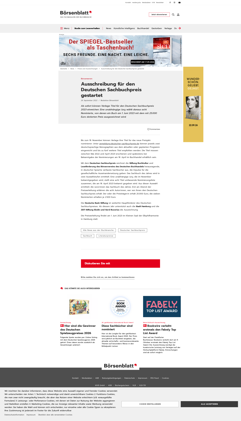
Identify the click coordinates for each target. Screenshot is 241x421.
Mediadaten (146, 2)
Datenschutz (129, 378)
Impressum (142, 378)
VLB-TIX (142, 385)
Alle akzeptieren (209, 404)
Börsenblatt (76, 13)
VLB (134, 385)
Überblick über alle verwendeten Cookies (55, 414)
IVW (153, 2)
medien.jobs (136, 2)
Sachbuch (87, 236)
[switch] (64, 28)
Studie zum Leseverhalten (87, 28)
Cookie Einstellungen (150, 404)
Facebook (170, 2)
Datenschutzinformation (14, 414)
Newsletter (160, 2)
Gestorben (157, 28)
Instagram (174, 2)
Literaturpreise (106, 236)
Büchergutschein (122, 385)
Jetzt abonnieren (159, 14)
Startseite (63, 69)
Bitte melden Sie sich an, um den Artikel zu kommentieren (108, 277)
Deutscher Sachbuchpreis (132, 230)
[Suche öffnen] (173, 14)
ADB (110, 385)
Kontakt (128, 2)
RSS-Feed (154, 378)
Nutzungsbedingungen (111, 378)
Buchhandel (143, 28)
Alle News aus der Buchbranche (98, 230)
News (108, 28)
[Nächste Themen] (179, 28)
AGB (97, 378)
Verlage (168, 28)
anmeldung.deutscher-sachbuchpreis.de (119, 143)
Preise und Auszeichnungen (88, 69)
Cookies (165, 378)
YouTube (179, 2)
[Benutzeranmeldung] (178, 14)
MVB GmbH (100, 385)
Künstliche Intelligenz (124, 28)
